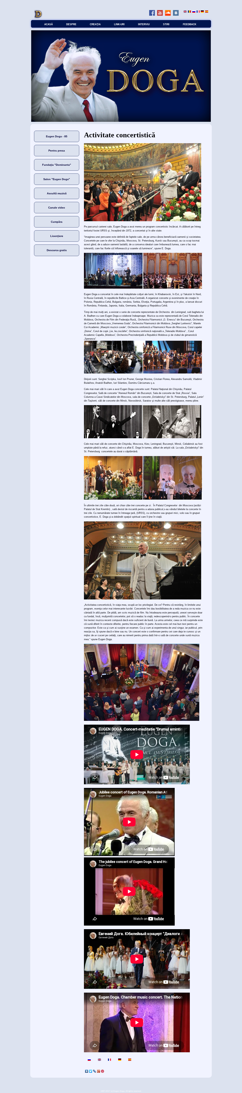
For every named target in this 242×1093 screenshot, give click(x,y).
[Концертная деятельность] (193, 11)
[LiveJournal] (95, 1071)
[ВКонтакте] (87, 1071)
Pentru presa (56, 150)
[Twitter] (91, 1071)
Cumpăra (56, 221)
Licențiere (56, 236)
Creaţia (95, 24)
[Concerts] (198, 11)
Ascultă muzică (57, 193)
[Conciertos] (206, 11)
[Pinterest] (103, 1071)
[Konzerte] (202, 11)
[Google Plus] (99, 1071)
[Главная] (38, 18)
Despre (71, 24)
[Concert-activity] (185, 11)
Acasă (48, 24)
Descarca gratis (57, 250)
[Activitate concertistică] (189, 11)
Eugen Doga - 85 (56, 136)
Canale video (56, 207)
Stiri (166, 24)
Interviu (144, 24)
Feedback (189, 24)
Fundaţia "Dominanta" (56, 164)
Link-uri (119, 24)
